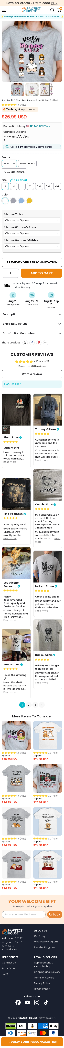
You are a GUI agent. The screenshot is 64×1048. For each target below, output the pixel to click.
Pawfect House (27, 1018)
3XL (48, 186)
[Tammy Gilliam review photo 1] (47, 409)
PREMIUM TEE (27, 163)
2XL (39, 186)
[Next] (60, 51)
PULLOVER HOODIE (14, 171)
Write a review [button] (32, 374)
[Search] (52, 10)
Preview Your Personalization (32, 262)
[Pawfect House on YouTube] (27, 1002)
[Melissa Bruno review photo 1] (47, 566)
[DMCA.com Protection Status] (10, 1026)
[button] (9, 104)
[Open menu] (4, 10)
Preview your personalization (32, 1042)
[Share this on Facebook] (32, 342)
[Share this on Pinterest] (39, 342)
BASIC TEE (9, 163)
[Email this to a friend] (45, 342)
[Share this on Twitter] (25, 342)
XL (30, 186)
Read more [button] (10, 461)
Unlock (54, 914)
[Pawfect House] (31, 10)
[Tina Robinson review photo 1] (16, 494)
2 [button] (29, 704)
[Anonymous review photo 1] (16, 645)
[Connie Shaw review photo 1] (47, 485)
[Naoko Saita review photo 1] (47, 635)
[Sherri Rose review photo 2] (6, 430)
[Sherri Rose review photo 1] (16, 409)
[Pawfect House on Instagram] (36, 1002)
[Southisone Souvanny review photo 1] (16, 563)
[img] (10, 441)
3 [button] (35, 704)
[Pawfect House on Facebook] (18, 1002)
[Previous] (4, 51)
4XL (57, 186)
